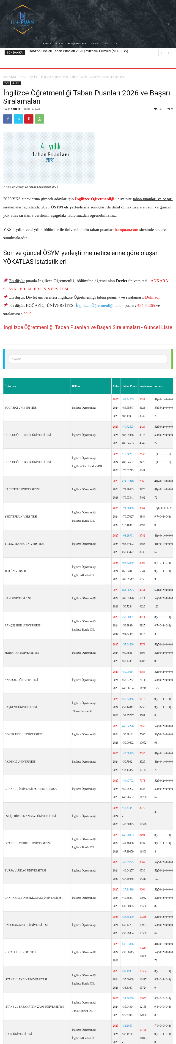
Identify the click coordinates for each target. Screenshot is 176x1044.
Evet (78, 537)
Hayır (97, 537)
